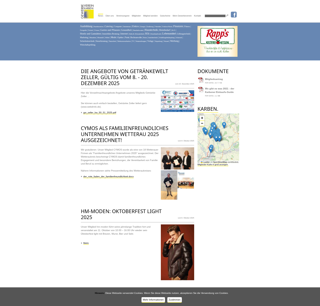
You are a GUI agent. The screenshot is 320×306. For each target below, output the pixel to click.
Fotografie (83, 30)
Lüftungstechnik (183, 34)
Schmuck (179, 37)
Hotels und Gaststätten (90, 33)
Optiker (121, 37)
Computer (118, 26)
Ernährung (150, 26)
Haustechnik (151, 29)
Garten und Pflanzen (110, 30)
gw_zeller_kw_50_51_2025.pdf (99, 112)
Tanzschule (112, 41)
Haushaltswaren (138, 30)
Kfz (147, 33)
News (100, 16)
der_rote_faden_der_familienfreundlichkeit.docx (108, 176)
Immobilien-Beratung (110, 34)
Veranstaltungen (141, 41)
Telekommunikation (124, 41)
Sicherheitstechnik (87, 41)
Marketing (84, 37)
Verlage (150, 41)
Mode (113, 37)
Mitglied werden (150, 16)
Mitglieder (136, 16)
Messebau (93, 37)
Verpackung (158, 41)
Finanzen (178, 26)
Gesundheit (126, 30)
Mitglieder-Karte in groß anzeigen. (213, 164)
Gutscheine (165, 16)
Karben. (208, 108)
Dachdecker (127, 26)
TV (133, 41)
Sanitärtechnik (153, 37)
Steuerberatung (102, 41)
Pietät (127, 37)
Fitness (187, 26)
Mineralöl (100, 37)
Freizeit (90, 30)
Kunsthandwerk (156, 34)
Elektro (135, 26)
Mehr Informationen (153, 299)
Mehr (86, 243)
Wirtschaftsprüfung (87, 45)
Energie (142, 26)
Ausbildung (86, 26)
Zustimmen (174, 299)
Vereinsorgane (123, 16)
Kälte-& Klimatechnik (136, 34)
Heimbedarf (164, 30)
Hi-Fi (173, 30)
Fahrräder (158, 26)
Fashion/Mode (167, 26)
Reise (145, 37)
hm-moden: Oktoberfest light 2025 (121, 214)
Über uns (110, 16)
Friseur (96, 30)
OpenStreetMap (220, 161)
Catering (109, 26)
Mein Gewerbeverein (182, 16)
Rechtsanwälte (136, 37)
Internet (124, 33)
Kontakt (197, 16)
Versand (166, 41)
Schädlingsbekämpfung (166, 37)
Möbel (107, 37)
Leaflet (206, 161)
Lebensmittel (169, 33)
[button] (214, 127)
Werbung (174, 41)
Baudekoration (98, 26)
